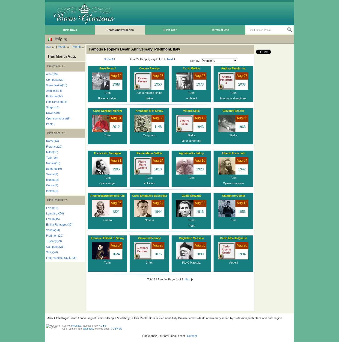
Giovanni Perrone (149, 238)
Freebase (76, 325)
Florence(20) (54, 146)
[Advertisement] (209, 13)
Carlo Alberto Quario (233, 238)
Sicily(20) (52, 252)
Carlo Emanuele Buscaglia (149, 195)
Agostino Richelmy (191, 153)
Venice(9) (52, 174)
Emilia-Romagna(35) (59, 224)
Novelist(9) (53, 113)
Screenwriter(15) (56, 85)
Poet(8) (50, 124)
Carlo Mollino (191, 68)
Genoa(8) (52, 185)
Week (61, 46)
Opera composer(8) (58, 118)
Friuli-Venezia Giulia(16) (61, 257)
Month (77, 46)
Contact (192, 336)
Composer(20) (55, 79)
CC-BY (102, 325)
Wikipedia (88, 328)
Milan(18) (52, 152)
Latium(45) (53, 219)
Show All (109, 59)
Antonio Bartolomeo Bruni (107, 195)
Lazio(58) (52, 208)
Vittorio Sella (191, 111)
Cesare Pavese (149, 68)
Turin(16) (52, 157)
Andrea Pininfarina (233, 68)
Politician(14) (54, 96)
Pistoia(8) (52, 191)
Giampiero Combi (233, 195)
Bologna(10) (54, 168)
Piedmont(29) (54, 235)
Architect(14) (54, 90)
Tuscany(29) (54, 241)
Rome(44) (52, 141)
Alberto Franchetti (233, 153)
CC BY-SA (116, 328)
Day (48, 46)
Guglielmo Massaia (191, 238)
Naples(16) (53, 163)
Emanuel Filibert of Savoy (107, 238)
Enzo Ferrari (107, 68)
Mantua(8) (52, 179)
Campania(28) (55, 246)
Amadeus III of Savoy (149, 111)
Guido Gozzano (191, 195)
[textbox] (266, 30)
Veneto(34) (53, 230)
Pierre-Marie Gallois (150, 153)
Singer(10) (52, 107)
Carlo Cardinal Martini (107, 111)
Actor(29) (52, 74)
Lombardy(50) (55, 213)
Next (170, 59)
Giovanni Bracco (233, 111)
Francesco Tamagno (107, 153)
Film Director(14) (56, 102)
